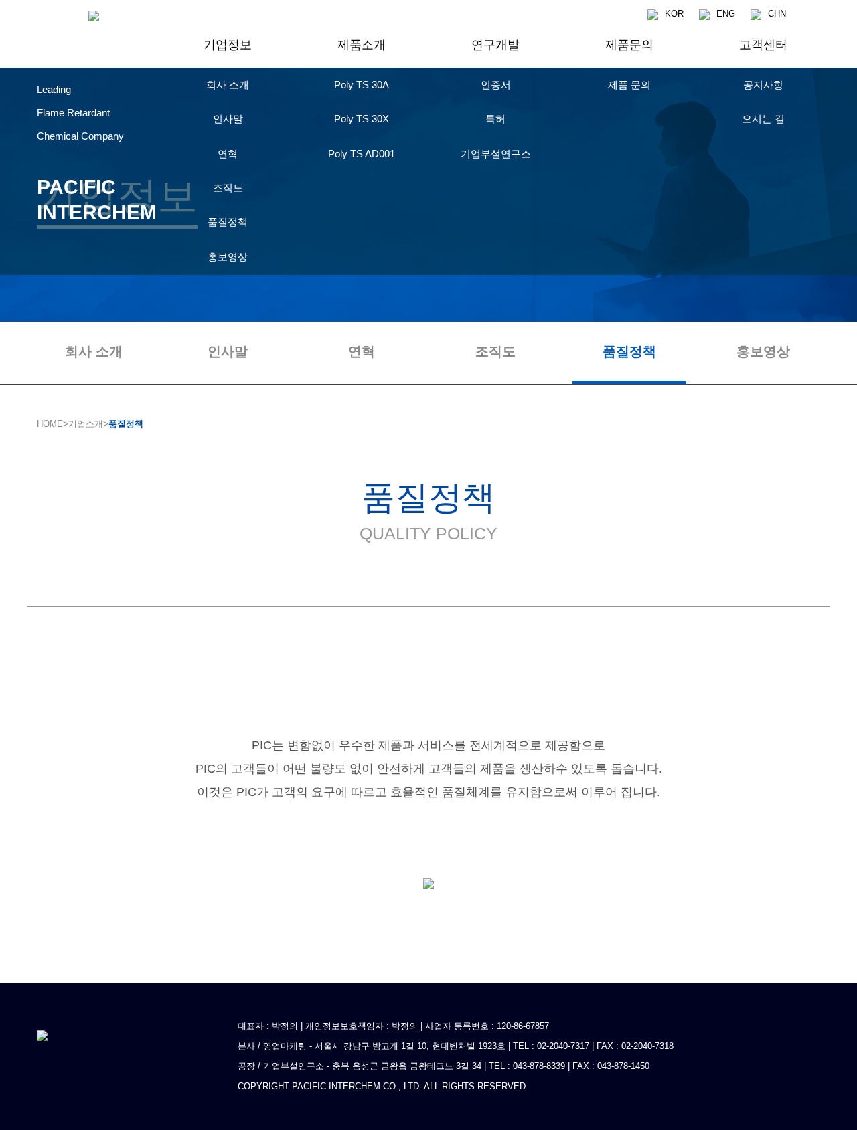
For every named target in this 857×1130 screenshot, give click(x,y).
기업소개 (85, 424)
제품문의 (629, 45)
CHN (777, 14)
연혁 (361, 351)
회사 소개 (94, 351)
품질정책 (629, 351)
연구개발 (495, 45)
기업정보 (228, 45)
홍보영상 (763, 351)
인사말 (228, 351)
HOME (50, 424)
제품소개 (361, 45)
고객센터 (763, 45)
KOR (674, 14)
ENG (725, 14)
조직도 (495, 351)
